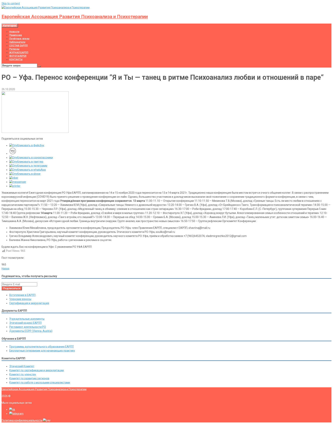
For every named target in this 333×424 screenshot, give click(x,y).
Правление (15, 35)
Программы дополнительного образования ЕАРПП (41, 346)
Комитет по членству (22, 374)
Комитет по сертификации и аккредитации (36, 370)
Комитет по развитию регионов (29, 378)
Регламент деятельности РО (27, 326)
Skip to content (11, 3)
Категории (9, 25)
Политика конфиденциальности (22, 420)
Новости (14, 31)
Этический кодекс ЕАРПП (25, 322)
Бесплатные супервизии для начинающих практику (42, 350)
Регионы (14, 49)
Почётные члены (19, 38)
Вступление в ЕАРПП (22, 295)
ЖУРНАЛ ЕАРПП (18, 52)
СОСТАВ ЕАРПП (18, 45)
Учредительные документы (27, 318)
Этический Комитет (21, 366)
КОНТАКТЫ (16, 59)
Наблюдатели (17, 42)
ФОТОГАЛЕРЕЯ (17, 56)
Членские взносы (20, 299)
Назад (5, 268)
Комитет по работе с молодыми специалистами (39, 382)
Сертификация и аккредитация (29, 303)
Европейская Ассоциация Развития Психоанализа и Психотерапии (75, 16)
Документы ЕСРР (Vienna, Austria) (30, 330)
